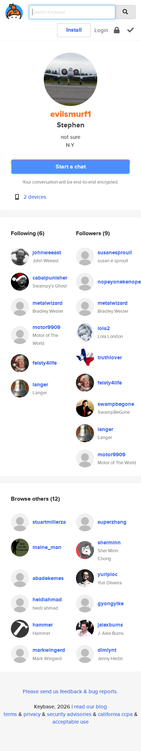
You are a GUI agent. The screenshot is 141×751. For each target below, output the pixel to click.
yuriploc (108, 574)
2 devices (35, 197)
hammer (43, 625)
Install (74, 30)
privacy (32, 714)
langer (40, 384)
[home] (14, 10)
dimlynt (107, 650)
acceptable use (70, 721)
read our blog (90, 706)
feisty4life (45, 363)
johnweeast (47, 252)
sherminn (109, 542)
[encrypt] (117, 30)
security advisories (69, 714)
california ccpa (115, 714)
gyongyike (111, 603)
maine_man (47, 547)
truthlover (110, 357)
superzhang (112, 522)
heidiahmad (47, 599)
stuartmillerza (49, 522)
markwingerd (49, 650)
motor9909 (46, 327)
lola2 (104, 328)
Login (101, 30)
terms (10, 714)
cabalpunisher (50, 278)
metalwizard (48, 303)
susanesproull (115, 252)
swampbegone (116, 404)
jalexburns (110, 625)
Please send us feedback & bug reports (70, 691)
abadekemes (48, 578)
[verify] (130, 30)
